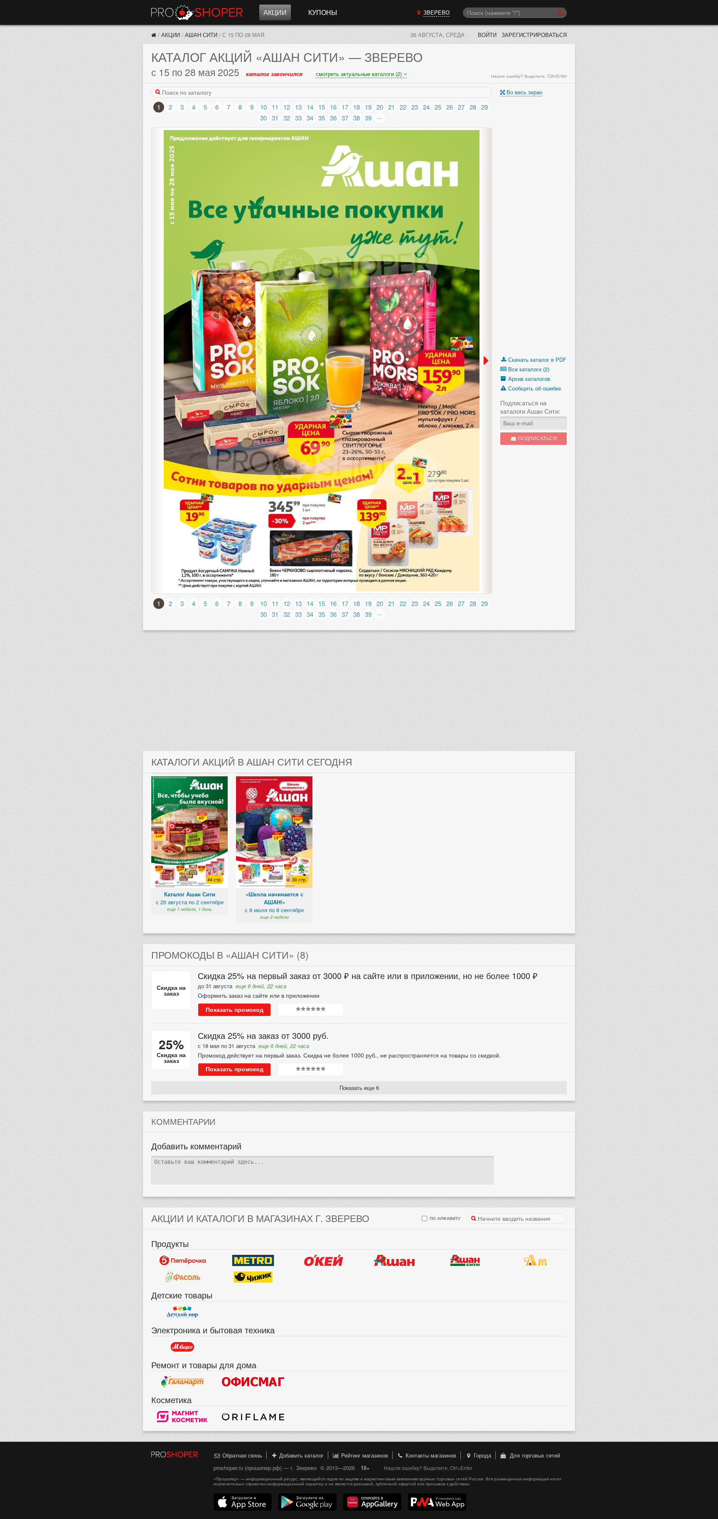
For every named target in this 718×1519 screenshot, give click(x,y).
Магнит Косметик (182, 1416)
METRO (253, 1260)
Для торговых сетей (533, 1455)
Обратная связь (241, 1455)
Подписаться (537, 438)
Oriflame (253, 1416)
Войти (487, 35)
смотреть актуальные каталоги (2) (359, 74)
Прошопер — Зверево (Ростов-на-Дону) (197, 12)
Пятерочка (182, 1260)
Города (481, 1455)
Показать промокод (234, 1009)
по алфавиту (444, 1218)
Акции (275, 12)
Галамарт (182, 1381)
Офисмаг (253, 1381)
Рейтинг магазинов (363, 1455)
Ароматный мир (535, 1260)
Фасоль (182, 1277)
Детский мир (182, 1311)
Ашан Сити (201, 35)
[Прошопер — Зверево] (153, 35)
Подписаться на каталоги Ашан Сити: (530, 407)
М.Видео (182, 1346)
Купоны (322, 12)
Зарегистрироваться (534, 35)
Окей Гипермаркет (323, 1260)
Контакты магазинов (430, 1455)
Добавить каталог (301, 1455)
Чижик (253, 1277)
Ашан (394, 1260)
